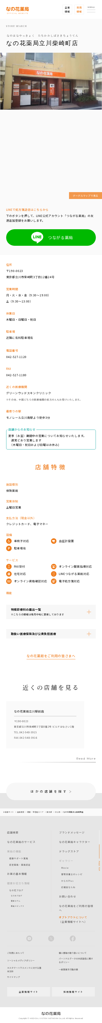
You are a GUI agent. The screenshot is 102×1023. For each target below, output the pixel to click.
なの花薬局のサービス (21, 842)
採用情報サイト (73, 991)
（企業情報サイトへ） (73, 919)
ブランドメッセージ (72, 832)
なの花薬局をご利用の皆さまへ (51, 655)
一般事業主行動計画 (68, 969)
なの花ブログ (16, 890)
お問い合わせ (67, 896)
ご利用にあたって (15, 952)
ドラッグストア (69, 851)
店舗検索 (13, 832)
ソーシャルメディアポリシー (21, 960)
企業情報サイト (28, 991)
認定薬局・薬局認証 (20, 864)
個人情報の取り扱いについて (73, 952)
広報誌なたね (68, 887)
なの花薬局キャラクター (74, 842)
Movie (65, 867)
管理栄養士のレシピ (72, 874)
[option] (45, 725)
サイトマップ (13, 977)
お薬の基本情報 (17, 874)
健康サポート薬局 (18, 858)
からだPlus (67, 880)
